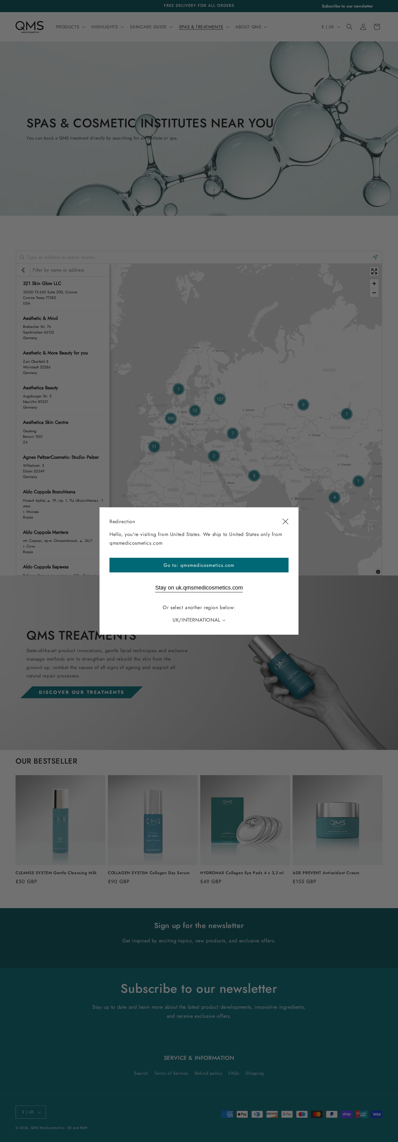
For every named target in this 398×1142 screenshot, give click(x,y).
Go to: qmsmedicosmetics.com (199, 565)
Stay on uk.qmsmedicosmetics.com (199, 588)
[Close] (285, 522)
